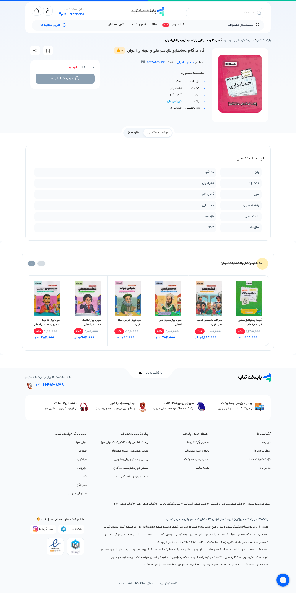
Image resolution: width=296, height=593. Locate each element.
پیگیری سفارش (117, 24)
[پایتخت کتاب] (148, 11)
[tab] (157, 132)
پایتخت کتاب (263, 40)
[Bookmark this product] (48, 50)
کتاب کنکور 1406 (123, 504)
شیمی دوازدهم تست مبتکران (130, 468)
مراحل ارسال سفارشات (196, 459)
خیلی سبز (81, 442)
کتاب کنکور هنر (146, 504)
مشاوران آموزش (77, 493)
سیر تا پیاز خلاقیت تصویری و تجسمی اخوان (47, 322)
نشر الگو (82, 485)
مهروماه (82, 468)
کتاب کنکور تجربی (169, 504)
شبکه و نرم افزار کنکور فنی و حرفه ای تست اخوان (250, 325)
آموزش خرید (138, 24)
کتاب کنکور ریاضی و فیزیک (226, 504)
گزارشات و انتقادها (260, 459)
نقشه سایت (202, 468)
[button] (41, 263)
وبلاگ (154, 24)
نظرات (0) (133, 132)
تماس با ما (265, 468)
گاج (85, 476)
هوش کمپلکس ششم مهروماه (130, 450)
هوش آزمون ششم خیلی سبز (131, 476)
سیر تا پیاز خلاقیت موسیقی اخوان (91, 322)
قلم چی (82, 450)
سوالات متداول (262, 450)
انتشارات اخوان (185, 62)
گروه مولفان (174, 101)
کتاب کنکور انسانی (195, 504)
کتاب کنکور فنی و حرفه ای (239, 40)
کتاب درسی (177, 24)
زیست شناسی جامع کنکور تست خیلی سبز (124, 442)
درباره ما (266, 442)
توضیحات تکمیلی (157, 132)
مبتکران (82, 459)
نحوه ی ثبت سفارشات (197, 450)
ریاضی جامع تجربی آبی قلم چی (131, 459)
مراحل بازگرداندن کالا (197, 442)
